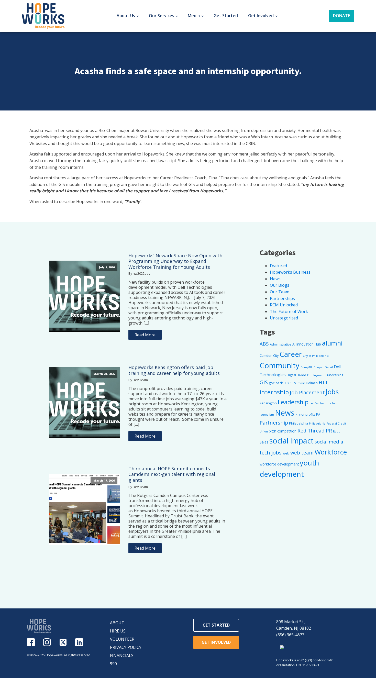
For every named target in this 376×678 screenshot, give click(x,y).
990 (113, 663)
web (286, 453)
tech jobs (271, 452)
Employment (316, 375)
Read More (145, 335)
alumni (332, 343)
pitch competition (282, 431)
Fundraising (334, 375)
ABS (264, 343)
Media (194, 15)
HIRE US (118, 631)
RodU (336, 431)
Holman (312, 383)
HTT (323, 382)
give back (276, 383)
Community (280, 365)
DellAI (329, 367)
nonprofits (307, 414)
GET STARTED (216, 625)
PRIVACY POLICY (125, 647)
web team (302, 452)
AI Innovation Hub (306, 344)
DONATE (341, 15)
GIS (264, 382)
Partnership (274, 422)
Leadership (293, 402)
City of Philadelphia (316, 356)
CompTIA (307, 367)
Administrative (280, 344)
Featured (278, 266)
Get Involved (261, 15)
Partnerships (282, 298)
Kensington (268, 403)
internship (274, 392)
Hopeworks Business (290, 272)
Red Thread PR (314, 430)
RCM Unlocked (284, 305)
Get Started (226, 15)
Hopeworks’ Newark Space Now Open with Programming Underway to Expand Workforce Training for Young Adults (175, 261)
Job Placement (307, 392)
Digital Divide (296, 375)
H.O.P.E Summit (294, 383)
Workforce (331, 452)
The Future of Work (289, 311)
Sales (264, 442)
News (275, 279)
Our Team (279, 292)
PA (318, 414)
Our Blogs (279, 285)
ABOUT (117, 623)
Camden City (269, 355)
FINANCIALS (122, 655)
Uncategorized (284, 318)
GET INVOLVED (216, 642)
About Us (126, 15)
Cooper (319, 367)
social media (329, 441)
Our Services (161, 15)
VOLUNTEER (122, 639)
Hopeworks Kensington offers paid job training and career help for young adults (174, 370)
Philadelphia (298, 423)
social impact (291, 441)
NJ (296, 414)
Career (291, 354)
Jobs (332, 391)
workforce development (279, 464)
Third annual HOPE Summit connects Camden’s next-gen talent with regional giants (171, 474)
